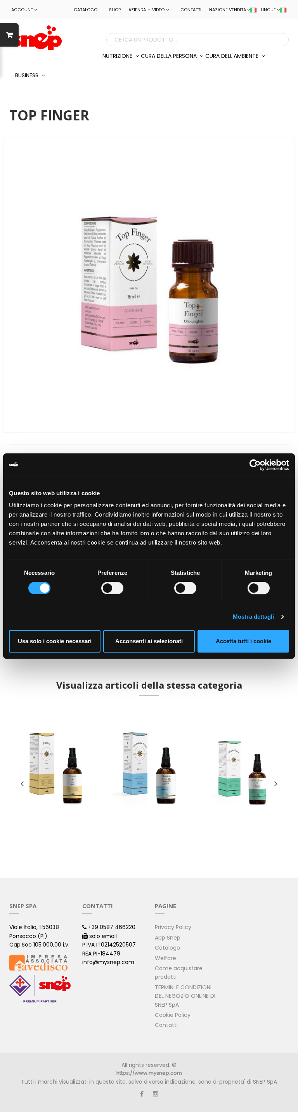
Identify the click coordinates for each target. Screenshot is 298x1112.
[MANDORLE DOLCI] (149, 768)
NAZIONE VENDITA (227, 10)
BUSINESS (27, 75)
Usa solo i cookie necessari (55, 641)
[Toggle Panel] (9, 35)
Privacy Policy (173, 927)
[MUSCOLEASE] (242, 768)
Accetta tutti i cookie (243, 641)
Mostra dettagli (253, 616)
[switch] (112, 588)
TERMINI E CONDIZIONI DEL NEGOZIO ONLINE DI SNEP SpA (185, 996)
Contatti (190, 10)
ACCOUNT (22, 10)
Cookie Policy (173, 1015)
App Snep (167, 937)
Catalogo (85, 10)
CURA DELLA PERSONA (169, 56)
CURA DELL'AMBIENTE (232, 56)
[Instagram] (155, 1094)
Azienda (137, 10)
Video (158, 10)
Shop (115, 10)
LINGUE (268, 10)
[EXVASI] (55, 768)
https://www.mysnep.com (149, 1073)
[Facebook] (142, 1094)
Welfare (165, 958)
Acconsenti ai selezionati (149, 641)
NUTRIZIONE (118, 56)
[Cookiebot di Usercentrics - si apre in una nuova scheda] (255, 465)
